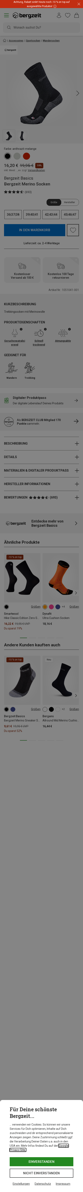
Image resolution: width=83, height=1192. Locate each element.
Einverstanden (41, 1162)
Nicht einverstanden (41, 1173)
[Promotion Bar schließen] (78, 4)
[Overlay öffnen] (54, 6)
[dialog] (41, 1146)
